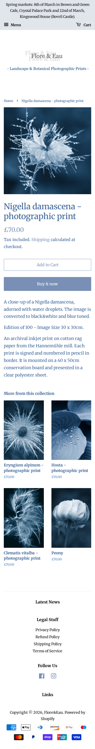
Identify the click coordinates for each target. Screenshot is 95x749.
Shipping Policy (48, 644)
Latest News (47, 601)
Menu (15, 25)
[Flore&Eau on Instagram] (53, 677)
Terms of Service (47, 651)
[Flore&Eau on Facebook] (42, 677)
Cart (87, 25)
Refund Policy (47, 637)
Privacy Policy (47, 630)
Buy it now (47, 283)
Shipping (40, 239)
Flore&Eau (53, 712)
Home (8, 101)
